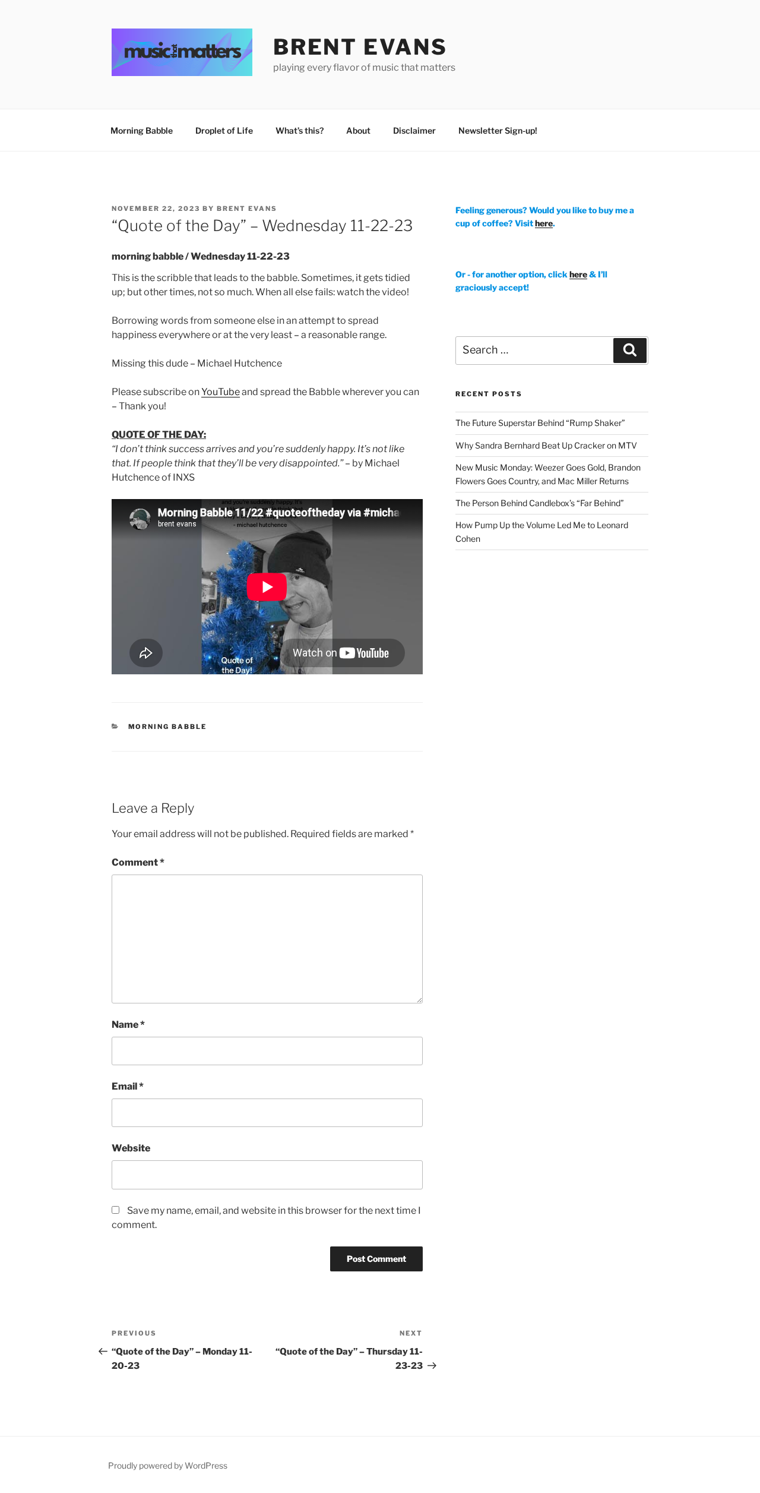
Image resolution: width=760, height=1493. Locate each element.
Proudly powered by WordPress (167, 1465)
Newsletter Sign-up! (497, 130)
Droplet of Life (224, 130)
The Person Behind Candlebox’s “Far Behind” (539, 503)
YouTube (220, 391)
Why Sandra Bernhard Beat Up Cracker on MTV (546, 445)
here (544, 223)
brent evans (360, 47)
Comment (138, 862)
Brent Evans (247, 208)
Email (128, 1086)
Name (128, 1024)
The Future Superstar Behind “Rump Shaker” (540, 423)
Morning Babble (141, 130)
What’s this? (300, 130)
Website (131, 1148)
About (358, 130)
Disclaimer (414, 130)
